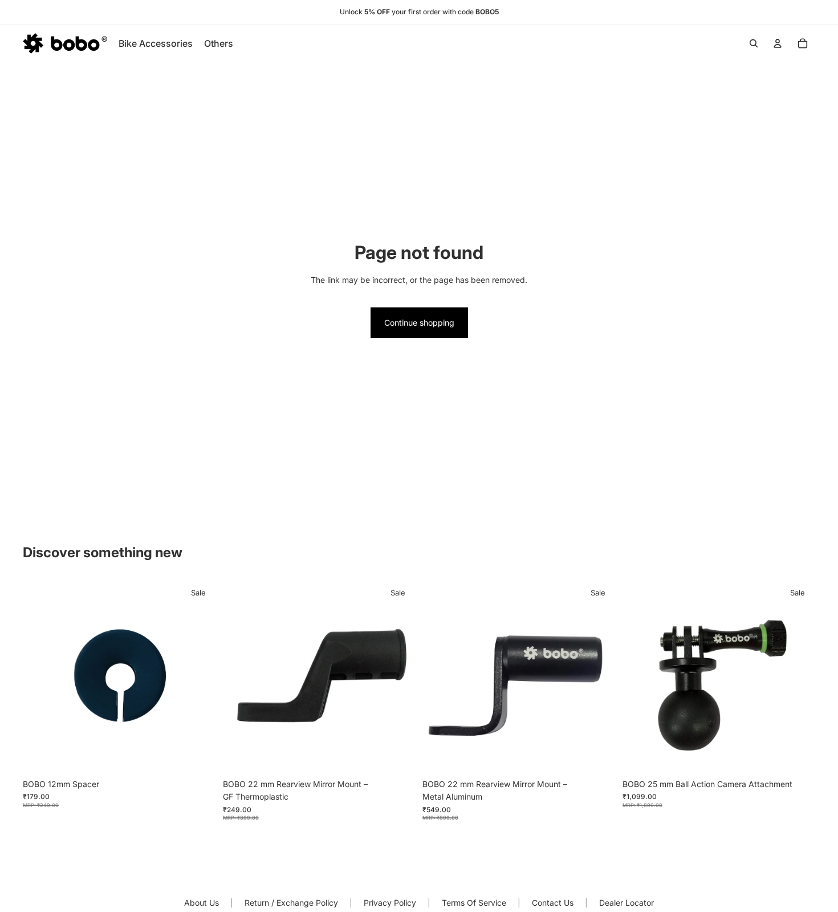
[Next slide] (598, 676)
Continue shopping (419, 322)
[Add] (198, 755)
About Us (201, 902)
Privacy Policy (390, 902)
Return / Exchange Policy (291, 902)
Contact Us (552, 902)
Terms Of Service (474, 902)
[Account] (777, 43)
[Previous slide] (439, 676)
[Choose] (598, 755)
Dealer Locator (626, 902)
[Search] (753, 43)
